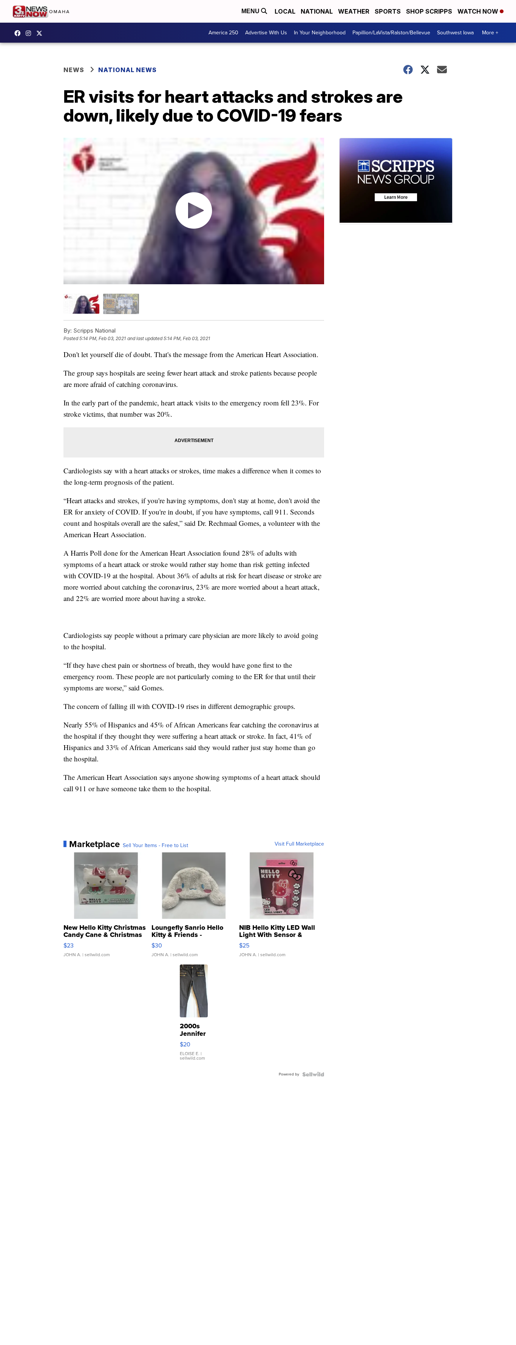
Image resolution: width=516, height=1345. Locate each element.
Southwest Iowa (455, 33)
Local (285, 11)
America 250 (223, 33)
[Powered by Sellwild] (313, 1074)
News (73, 70)
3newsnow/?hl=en (30, 33)
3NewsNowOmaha (41, 33)
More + (490, 33)
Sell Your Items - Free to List (155, 845)
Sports (388, 11)
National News (127, 70)
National (317, 11)
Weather (353, 11)
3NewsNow (19, 33)
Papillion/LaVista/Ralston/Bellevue (391, 33)
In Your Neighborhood (320, 33)
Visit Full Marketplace (299, 844)
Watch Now (478, 11)
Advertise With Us (266, 33)
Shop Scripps (429, 11)
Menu (251, 11)
